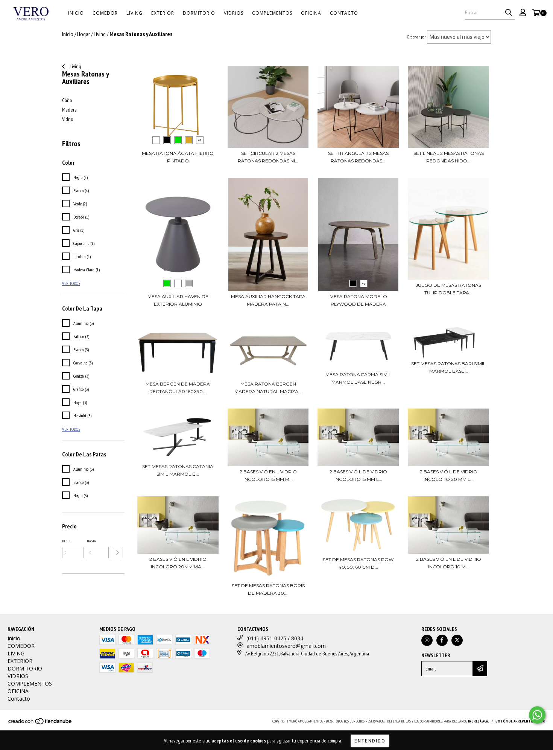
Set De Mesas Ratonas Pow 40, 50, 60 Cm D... (358, 563)
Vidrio (67, 119)
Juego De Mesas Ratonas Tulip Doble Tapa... (448, 288)
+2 (364, 283)
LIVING (134, 13)
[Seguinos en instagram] (427, 640)
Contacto (344, 13)
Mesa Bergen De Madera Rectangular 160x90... (178, 387)
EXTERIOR (162, 13)
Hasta (91, 541)
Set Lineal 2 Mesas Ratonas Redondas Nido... (448, 157)
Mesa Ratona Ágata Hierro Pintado (178, 157)
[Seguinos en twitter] (457, 640)
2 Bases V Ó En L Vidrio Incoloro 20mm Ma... (178, 562)
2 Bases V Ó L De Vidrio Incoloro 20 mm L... (448, 475)
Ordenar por (416, 37)
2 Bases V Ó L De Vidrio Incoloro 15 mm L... (358, 475)
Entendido (370, 741)
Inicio (76, 13)
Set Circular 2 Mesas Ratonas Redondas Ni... (268, 157)
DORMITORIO (199, 13)
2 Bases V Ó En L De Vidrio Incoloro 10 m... (448, 562)
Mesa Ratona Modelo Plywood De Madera (358, 300)
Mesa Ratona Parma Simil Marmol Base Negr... (358, 378)
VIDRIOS (233, 13)
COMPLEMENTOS (272, 13)
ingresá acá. (478, 721)
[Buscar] (509, 13)
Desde (66, 541)
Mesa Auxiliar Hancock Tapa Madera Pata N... (268, 300)
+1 (200, 140)
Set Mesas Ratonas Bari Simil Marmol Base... (448, 367)
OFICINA (311, 13)
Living (74, 66)
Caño (67, 100)
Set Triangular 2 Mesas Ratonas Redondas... (358, 157)
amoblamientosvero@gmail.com (286, 645)
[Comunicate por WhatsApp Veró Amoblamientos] (537, 715)
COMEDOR (105, 13)
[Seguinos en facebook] (442, 640)
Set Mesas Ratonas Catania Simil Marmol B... (177, 470)
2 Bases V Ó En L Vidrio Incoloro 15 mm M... (268, 475)
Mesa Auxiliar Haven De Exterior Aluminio (177, 300)
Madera (69, 109)
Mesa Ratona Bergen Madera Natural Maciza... (268, 387)
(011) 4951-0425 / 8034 (274, 638)
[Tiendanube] (40, 723)
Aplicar (117, 552)
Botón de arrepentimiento (520, 721)
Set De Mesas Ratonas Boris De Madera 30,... (268, 589)
